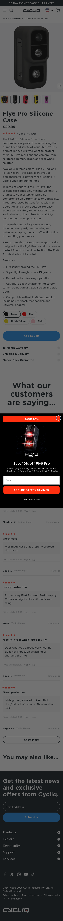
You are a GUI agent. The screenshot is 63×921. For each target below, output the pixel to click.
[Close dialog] (58, 418)
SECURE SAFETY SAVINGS (31, 489)
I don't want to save (31, 499)
